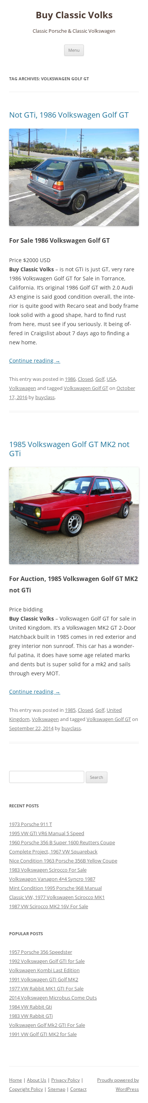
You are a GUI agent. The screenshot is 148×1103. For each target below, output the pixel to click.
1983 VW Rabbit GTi (31, 1015)
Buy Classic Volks (74, 15)
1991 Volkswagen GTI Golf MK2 (43, 979)
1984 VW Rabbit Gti (30, 1006)
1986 (70, 379)
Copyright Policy (26, 1089)
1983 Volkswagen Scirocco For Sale (48, 869)
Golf (99, 379)
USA (111, 379)
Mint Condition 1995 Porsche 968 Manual (55, 888)
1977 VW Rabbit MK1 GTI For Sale (46, 988)
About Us (36, 1080)
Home (15, 1080)
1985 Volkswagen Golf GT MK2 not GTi (69, 448)
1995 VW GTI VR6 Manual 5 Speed (46, 833)
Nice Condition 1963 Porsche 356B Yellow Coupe (63, 860)
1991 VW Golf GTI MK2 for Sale (43, 1034)
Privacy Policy (65, 1080)
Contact (78, 1089)
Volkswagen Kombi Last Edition (44, 970)
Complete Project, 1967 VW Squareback (53, 851)
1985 (70, 710)
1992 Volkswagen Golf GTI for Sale (47, 961)
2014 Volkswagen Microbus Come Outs (53, 997)
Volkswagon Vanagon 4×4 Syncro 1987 (52, 878)
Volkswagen (22, 388)
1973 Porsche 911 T (30, 824)
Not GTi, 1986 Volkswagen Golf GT (69, 115)
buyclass (45, 397)
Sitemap (56, 1089)
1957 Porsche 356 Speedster (40, 952)
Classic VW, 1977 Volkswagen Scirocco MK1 (57, 897)
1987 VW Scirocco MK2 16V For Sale (48, 906)
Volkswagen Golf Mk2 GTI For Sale (47, 1025)
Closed (85, 379)
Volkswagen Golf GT (86, 388)
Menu (74, 50)
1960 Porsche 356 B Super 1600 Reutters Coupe (62, 842)
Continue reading (34, 360)
